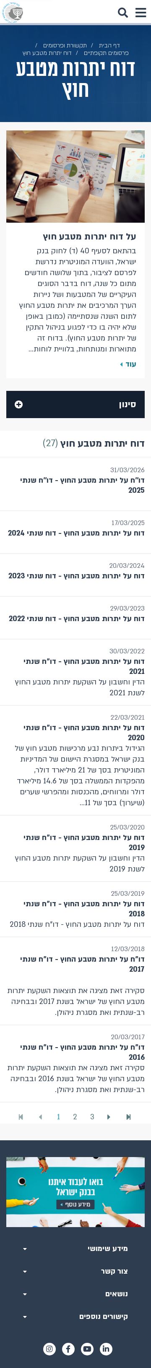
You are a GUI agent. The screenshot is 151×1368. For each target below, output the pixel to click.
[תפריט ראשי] (140, 12)
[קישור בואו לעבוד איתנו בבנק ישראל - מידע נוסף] (75, 1192)
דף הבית (109, 45)
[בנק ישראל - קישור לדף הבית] (12, 12)
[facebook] (68, 1349)
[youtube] (87, 1349)
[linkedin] (106, 1349)
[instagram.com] (49, 1349)
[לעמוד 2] (110, 1117)
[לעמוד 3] (129, 1117)
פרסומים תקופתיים (106, 53)
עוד (130, 364)
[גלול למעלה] (75, 1140)
